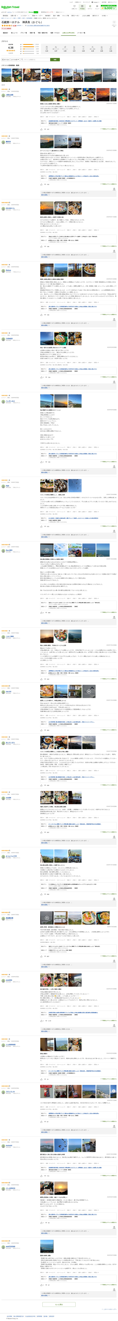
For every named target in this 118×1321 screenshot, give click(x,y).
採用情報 (39, 1316)
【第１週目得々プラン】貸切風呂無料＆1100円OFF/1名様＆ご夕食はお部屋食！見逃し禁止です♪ (72, 306)
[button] (6, 75)
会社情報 (9, 1316)
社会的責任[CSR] (30, 1316)
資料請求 (51, 1316)
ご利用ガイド (78, 2)
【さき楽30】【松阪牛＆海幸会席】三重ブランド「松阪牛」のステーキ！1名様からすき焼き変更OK (73, 518)
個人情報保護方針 (19, 1316)
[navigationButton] (113, 74)
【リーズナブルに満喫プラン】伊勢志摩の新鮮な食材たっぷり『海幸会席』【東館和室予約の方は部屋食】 (74, 824)
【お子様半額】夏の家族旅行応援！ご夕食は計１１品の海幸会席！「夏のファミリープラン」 (71, 722)
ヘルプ (71, 2)
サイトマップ (86, 2)
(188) (43, 33)
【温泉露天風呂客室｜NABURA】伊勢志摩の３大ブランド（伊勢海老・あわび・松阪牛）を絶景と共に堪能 (74, 121)
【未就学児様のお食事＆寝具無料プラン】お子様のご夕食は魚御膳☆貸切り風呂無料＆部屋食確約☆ (73, 1012)
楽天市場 (104, 2)
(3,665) (68, 33)
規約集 (45, 1316)
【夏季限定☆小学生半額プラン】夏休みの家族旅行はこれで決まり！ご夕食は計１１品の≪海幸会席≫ (73, 176)
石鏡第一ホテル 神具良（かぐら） (22, 22)
